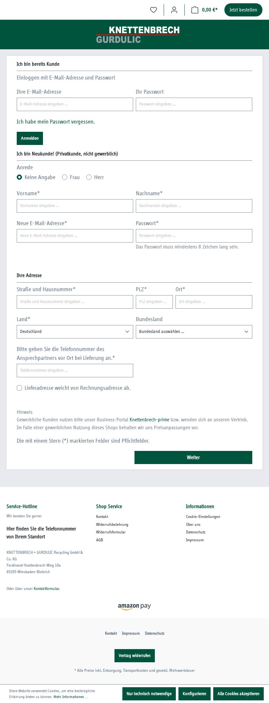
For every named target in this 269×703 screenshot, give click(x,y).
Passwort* (147, 223)
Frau (75, 177)
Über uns (193, 525)
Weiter (193, 457)
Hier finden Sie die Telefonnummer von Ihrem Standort (41, 532)
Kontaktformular (46, 589)
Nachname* (149, 194)
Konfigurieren (194, 693)
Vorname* (28, 194)
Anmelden (30, 138)
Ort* (180, 290)
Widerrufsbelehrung (112, 525)
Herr (99, 177)
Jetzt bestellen (243, 9)
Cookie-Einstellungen (203, 517)
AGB (99, 540)
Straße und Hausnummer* (46, 290)
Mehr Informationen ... (70, 697)
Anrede (25, 168)
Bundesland (149, 319)
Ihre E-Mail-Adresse (39, 92)
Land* (24, 319)
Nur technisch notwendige (149, 693)
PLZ (141, 290)
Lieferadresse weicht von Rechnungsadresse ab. (78, 388)
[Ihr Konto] (174, 10)
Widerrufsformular (111, 532)
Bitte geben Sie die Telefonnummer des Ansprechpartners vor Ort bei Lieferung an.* (66, 353)
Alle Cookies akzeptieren (238, 693)
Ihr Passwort (150, 92)
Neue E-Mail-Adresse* (42, 223)
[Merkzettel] (153, 10)
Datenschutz (195, 532)
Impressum (195, 540)
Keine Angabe (40, 177)
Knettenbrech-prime (149, 419)
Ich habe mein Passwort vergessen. (56, 122)
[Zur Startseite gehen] (134, 34)
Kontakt (102, 517)
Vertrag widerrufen (135, 655)
